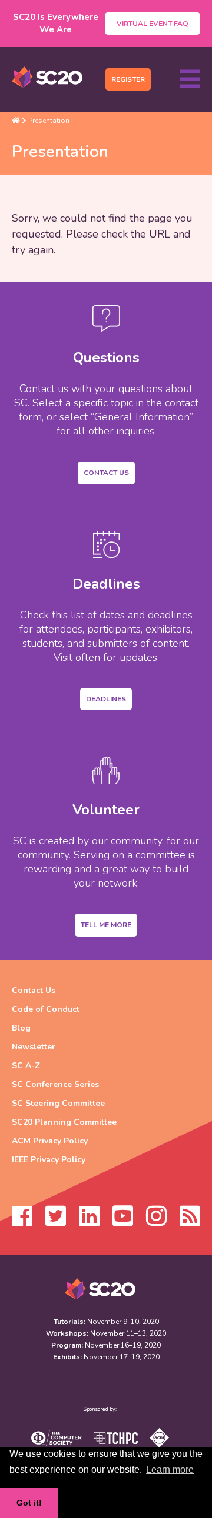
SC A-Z (26, 1065)
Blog (21, 1028)
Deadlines (106, 699)
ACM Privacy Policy (50, 1140)
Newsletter (33, 1046)
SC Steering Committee (58, 1103)
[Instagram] (156, 1221)
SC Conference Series (55, 1084)
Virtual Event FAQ (152, 23)
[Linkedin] (89, 1221)
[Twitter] (55, 1221)
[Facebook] (22, 1221)
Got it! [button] (29, 1502)
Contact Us (106, 472)
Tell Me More (106, 924)
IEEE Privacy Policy (48, 1159)
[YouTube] (122, 1221)
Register (128, 79)
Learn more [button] (170, 1469)
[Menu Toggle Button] (190, 79)
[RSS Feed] (190, 1221)
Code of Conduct (46, 1009)
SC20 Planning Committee (64, 1122)
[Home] (16, 120)
